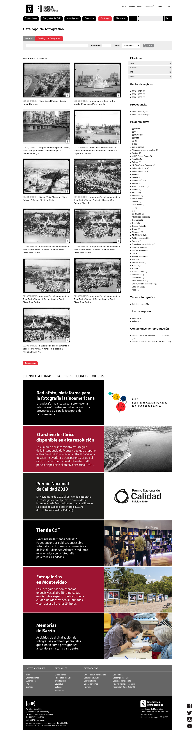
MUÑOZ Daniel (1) (139, 250)
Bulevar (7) (136, 162)
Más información (67, 95)
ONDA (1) (136, 253)
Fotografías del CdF (51, 18)
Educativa (89, 18)
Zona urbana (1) (138, 287)
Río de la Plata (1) (139, 272)
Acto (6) (135, 174)
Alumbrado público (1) (141, 217)
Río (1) (135, 269)
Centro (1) (136, 223)
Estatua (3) (136, 202)
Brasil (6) (136, 177)
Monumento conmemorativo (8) (145, 150)
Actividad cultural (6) (140, 168)
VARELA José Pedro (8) (142, 156)
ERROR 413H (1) (139, 235)
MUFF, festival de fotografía (95, 675)
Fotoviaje (87, 687)
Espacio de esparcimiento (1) (144, 244)
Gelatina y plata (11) (140, 304)
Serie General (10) (139, 112)
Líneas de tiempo (91, 684)
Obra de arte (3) (138, 205)
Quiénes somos (135, 6)
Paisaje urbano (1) (139, 256)
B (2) (134, 211)
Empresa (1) (137, 241)
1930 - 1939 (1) (138, 94)
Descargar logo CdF (121, 678)
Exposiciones (31, 18)
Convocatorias (90, 681)
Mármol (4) (136, 190)
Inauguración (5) (139, 180)
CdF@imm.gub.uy (37, 720)
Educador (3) (137, 196)
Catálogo (105, 18)
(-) (170, 63)
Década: (118, 46)
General (29, 38)
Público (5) (136, 183)
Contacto (168, 6)
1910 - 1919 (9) (138, 91)
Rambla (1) (136, 266)
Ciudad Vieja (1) (139, 226)
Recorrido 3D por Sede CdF (124, 687)
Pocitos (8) (136, 153)
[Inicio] (63, 15)
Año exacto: (96, 46)
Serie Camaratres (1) (140, 115)
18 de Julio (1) (138, 214)
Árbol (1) (135, 290)
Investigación (72, 18)
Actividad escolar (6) (140, 171)
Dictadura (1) (137, 232)
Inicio (124, 6)
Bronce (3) (136, 193)
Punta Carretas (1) (139, 262)
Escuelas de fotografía (122, 681)
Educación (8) (138, 147)
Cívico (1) (136, 229)
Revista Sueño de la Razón (124, 684)
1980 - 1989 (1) (138, 97)
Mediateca (120, 18)
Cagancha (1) (138, 220)
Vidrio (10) (136, 318)
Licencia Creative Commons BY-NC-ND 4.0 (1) (151, 342)
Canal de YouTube (91, 678)
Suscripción (150, 6)
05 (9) (134, 141)
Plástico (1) (136, 321)
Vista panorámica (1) (140, 281)
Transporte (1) (138, 275)
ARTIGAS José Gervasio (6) (143, 165)
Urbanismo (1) (138, 278)
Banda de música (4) (140, 186)
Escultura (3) (137, 199)
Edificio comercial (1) (140, 238)
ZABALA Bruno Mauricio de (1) (144, 284)
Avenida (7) (137, 159)
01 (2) (134, 208)
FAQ (160, 6)
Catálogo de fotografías (49, 38)
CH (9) (135, 144)
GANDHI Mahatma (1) (141, 247)
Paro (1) (135, 259)
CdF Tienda (117, 675)
